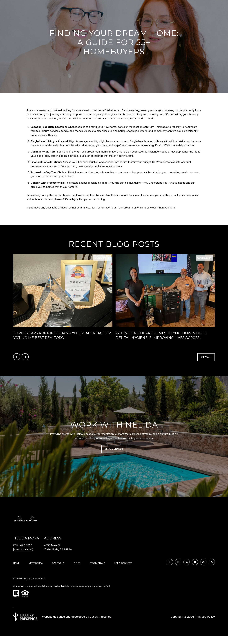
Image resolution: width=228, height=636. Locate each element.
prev (16, 356)
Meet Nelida (36, 563)
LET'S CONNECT (123, 563)
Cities (77, 563)
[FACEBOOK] (170, 562)
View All (206, 357)
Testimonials (97, 563)
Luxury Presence (100, 616)
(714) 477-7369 (22, 545)
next (25, 356)
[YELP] (212, 562)
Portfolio (58, 563)
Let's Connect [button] (114, 449)
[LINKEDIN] (186, 562)
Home (16, 563)
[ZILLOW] (203, 562)
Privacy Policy (206, 616)
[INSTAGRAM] (178, 562)
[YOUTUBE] (195, 562)
